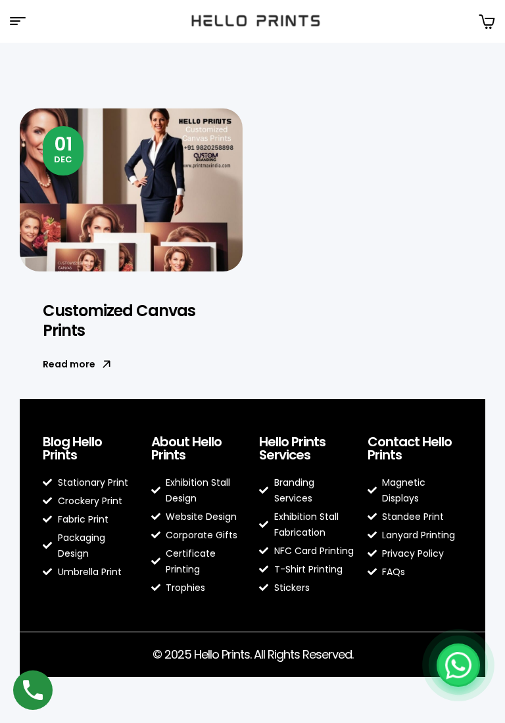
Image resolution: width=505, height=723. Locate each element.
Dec (63, 148)
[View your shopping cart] (486, 21)
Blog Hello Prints (72, 448)
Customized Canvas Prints (119, 320)
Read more (69, 364)
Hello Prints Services (292, 448)
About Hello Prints (186, 448)
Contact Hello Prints (410, 448)
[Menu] (23, 21)
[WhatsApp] (458, 665)
